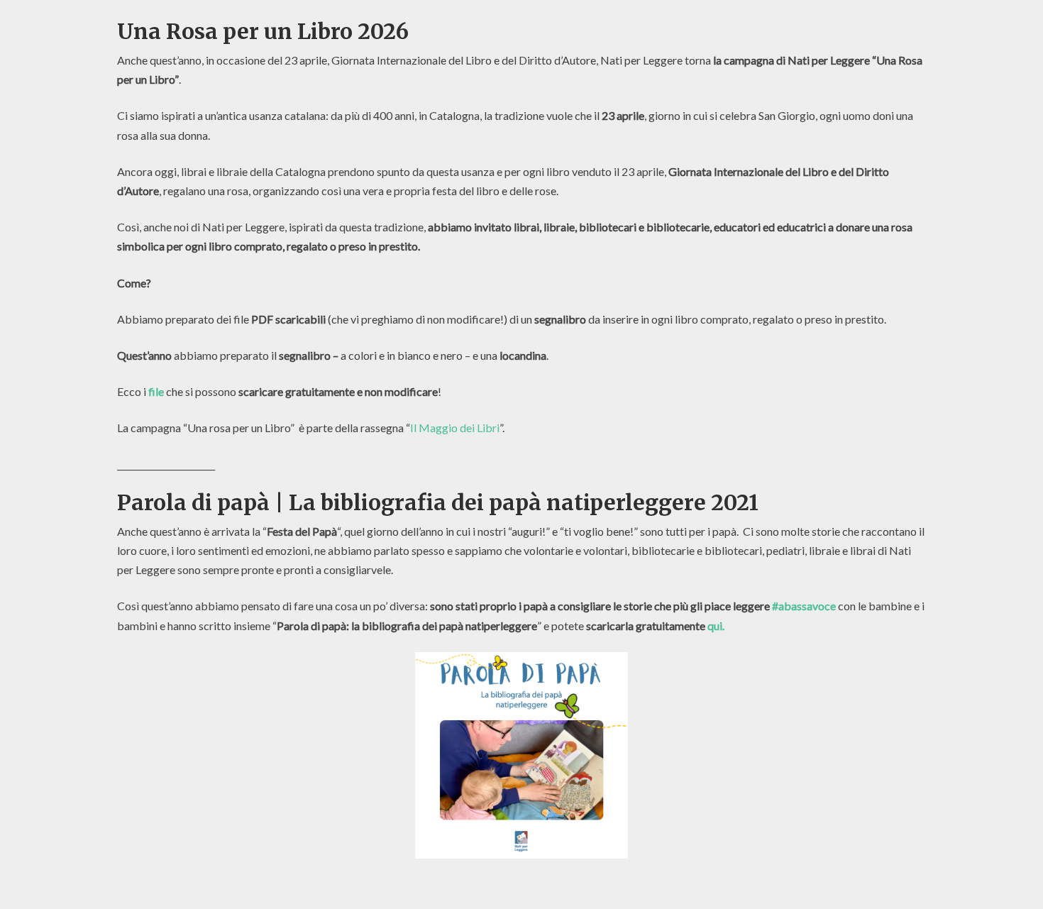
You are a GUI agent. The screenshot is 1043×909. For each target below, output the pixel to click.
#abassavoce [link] (804, 605)
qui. (715, 625)
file (156, 391)
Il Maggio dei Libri (455, 427)
